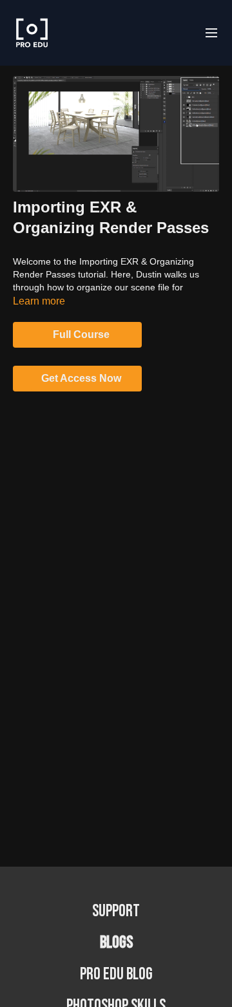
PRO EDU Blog (116, 974)
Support (116, 911)
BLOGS (116, 943)
